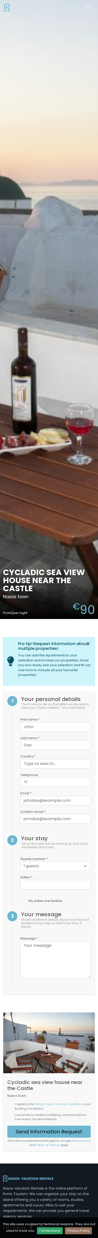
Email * (25, 793)
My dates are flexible (45, 900)
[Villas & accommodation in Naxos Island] (7, 7)
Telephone (29, 774)
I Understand (49, 1230)
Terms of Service (48, 1145)
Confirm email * (33, 811)
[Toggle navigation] (88, 7)
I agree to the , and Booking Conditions (52, 1106)
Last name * (29, 738)
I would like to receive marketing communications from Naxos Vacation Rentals (50, 1117)
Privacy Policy (78, 1230)
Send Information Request (49, 1131)
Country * (27, 756)
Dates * (26, 877)
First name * (29, 719)
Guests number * (34, 859)
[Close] (88, 643)
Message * (29, 938)
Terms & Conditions (69, 1104)
